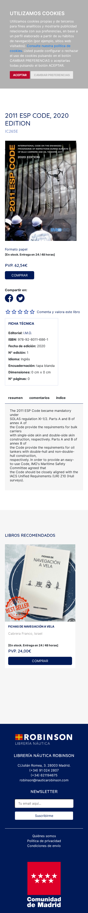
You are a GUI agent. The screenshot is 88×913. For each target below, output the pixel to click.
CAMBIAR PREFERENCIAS (52, 75)
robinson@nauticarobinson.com (44, 780)
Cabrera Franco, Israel (25, 633)
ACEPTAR (20, 75)
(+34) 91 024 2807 (44, 770)
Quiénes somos (44, 836)
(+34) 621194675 (44, 775)
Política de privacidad (44, 841)
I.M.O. (27, 333)
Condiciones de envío (44, 846)
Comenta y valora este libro (58, 312)
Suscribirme (44, 816)
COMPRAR (19, 275)
